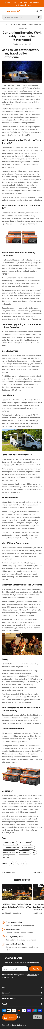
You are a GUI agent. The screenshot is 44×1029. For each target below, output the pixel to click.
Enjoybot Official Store (17, 1025)
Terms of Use (32, 974)
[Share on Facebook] (11, 863)
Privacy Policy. (7, 977)
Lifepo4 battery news (17, 24)
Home (4, 24)
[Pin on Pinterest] (24, 863)
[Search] (39, 17)
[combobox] (22, 17)
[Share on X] (17, 863)
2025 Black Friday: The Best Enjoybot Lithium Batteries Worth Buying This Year (17, 907)
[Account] (36, 11)
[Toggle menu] (3, 11)
